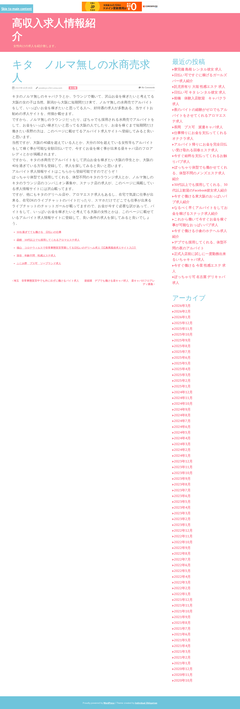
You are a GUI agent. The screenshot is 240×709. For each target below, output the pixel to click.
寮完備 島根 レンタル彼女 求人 (198, 69)
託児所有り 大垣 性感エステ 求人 (199, 86)
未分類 (73, 87)
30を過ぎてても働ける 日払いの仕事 (39, 232)
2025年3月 (182, 375)
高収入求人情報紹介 (54, 28)
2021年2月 (182, 657)
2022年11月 (183, 536)
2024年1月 (182, 455)
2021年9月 (182, 617)
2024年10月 (183, 403)
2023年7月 (182, 490)
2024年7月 (182, 421)
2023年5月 (182, 501)
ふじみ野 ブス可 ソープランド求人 (39, 263)
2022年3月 (182, 582)
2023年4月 (182, 507)
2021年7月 (182, 628)
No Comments (148, 87)
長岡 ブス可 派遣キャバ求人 (198, 127)
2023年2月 (182, 519)
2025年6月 (182, 357)
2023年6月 (182, 496)
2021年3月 (182, 651)
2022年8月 (182, 553)
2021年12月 (183, 599)
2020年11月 (183, 674)
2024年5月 (182, 432)
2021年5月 (182, 640)
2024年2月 (182, 449)
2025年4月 (182, 369)
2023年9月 (182, 478)
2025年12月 (183, 323)
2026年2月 (182, 311)
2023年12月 (183, 461)
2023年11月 (183, 467)
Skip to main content (16, 9)
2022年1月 (182, 594)
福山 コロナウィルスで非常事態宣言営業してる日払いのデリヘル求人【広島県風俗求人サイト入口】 (77, 247)
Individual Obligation (146, 702)
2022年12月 (183, 530)
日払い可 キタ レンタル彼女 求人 (200, 92)
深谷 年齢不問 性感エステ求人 (36, 255)
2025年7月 (182, 351)
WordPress (109, 702)
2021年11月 (183, 605)
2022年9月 (182, 548)
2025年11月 (183, 328)
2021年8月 (182, 622)
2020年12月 (183, 669)
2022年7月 (182, 559)
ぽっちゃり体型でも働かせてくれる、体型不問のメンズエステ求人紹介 (199, 173)
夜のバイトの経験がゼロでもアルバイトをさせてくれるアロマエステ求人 (199, 115)
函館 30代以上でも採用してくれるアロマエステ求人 (48, 239)
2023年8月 (182, 484)
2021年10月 (183, 611)
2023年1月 (182, 525)
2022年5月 (182, 571)
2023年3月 (182, 513)
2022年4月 (182, 576)
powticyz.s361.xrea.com (50, 87)
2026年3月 (182, 305)
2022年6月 (182, 565)
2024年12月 (183, 392)
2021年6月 (182, 634)
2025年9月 (182, 340)
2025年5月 (182, 363)
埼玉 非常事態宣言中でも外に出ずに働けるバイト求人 (46, 280)
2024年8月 (182, 415)
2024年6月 (182, 426)
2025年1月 (182, 386)
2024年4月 (182, 438)
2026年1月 (182, 317)
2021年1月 (182, 663)
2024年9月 (182, 409)
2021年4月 (182, 646)
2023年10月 (183, 473)
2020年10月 (183, 680)
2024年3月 (182, 444)
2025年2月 (182, 380)
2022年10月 (183, 542)
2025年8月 (182, 346)
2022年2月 (182, 588)
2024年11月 (183, 398)
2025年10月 (183, 334)
